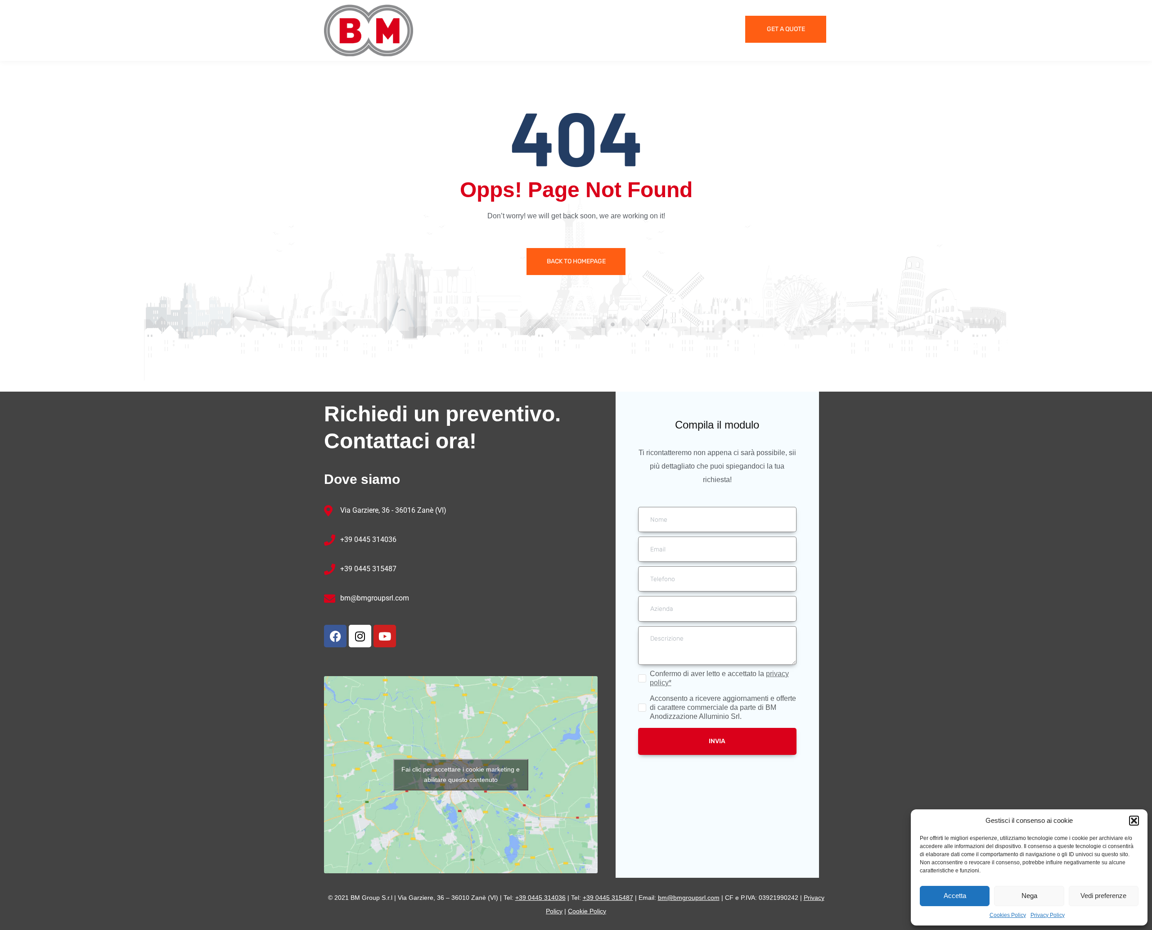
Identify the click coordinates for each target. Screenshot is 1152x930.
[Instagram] (360, 636)
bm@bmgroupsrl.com (374, 598)
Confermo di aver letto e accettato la (719, 678)
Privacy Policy (1047, 915)
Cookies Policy (1008, 915)
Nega (1029, 895)
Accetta (955, 895)
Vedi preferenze (1103, 895)
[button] (1134, 820)
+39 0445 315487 (368, 568)
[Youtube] (385, 636)
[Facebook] (335, 636)
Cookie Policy (587, 911)
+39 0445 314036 (368, 539)
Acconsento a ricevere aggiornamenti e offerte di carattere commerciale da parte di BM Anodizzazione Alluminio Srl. (723, 707)
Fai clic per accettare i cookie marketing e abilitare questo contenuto (460, 774)
